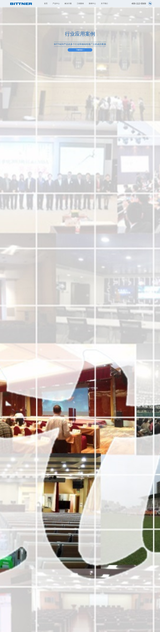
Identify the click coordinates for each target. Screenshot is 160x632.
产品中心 (56, 3)
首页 (46, 3)
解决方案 (68, 3)
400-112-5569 (139, 3)
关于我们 (104, 3)
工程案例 (80, 3)
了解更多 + (80, 50)
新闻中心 (92, 3)
